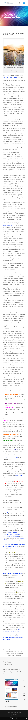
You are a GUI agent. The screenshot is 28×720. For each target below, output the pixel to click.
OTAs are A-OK (6, 667)
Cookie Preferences (14, 716)
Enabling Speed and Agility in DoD (11, 669)
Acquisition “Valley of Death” (10, 77)
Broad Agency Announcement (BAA (13, 512)
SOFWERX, (5, 540)
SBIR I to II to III (21, 93)
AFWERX (22, 538)
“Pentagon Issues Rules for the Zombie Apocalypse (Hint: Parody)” (13, 637)
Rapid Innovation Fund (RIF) (10, 457)
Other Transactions (7, 225)
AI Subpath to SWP (7, 664)
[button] (24, 4)
